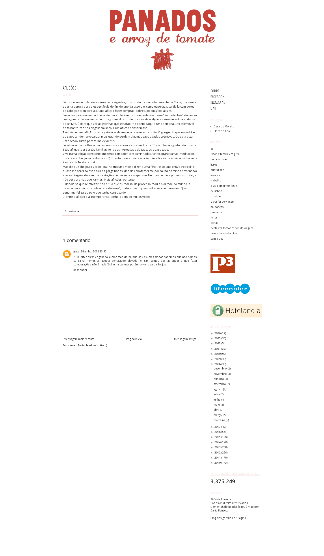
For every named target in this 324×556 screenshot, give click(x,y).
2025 (217, 338)
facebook (217, 96)
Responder (80, 270)
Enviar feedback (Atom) (92, 345)
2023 (217, 343)
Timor (213, 217)
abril (217, 410)
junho (217, 399)
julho (217, 394)
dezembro (220, 368)
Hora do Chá (222, 131)
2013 (217, 447)
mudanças (216, 207)
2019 (217, 359)
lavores (215, 175)
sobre (215, 90)
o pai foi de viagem (222, 201)
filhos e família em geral (225, 154)
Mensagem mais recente (79, 339)
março (218, 415)
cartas (214, 223)
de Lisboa (216, 191)
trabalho (215, 180)
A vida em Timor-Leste (223, 186)
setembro (220, 384)
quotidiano (217, 170)
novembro (220, 374)
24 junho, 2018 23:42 (93, 251)
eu (78, 211)
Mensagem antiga (185, 339)
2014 (217, 442)
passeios (216, 212)
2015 (217, 437)
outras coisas (218, 159)
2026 (217, 333)
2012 (217, 452)
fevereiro (220, 420)
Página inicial (134, 339)
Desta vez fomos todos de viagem (231, 228)
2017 (217, 427)
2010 (217, 463)
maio (217, 405)
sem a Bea (216, 239)
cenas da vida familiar (224, 233)
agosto (218, 389)
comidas (215, 196)
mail (213, 108)
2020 (217, 354)
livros (213, 164)
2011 (217, 457)
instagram (218, 102)
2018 (217, 364)
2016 (217, 432)
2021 (217, 349)
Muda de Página (236, 518)
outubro (219, 379)
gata (76, 251)
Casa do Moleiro (224, 126)
